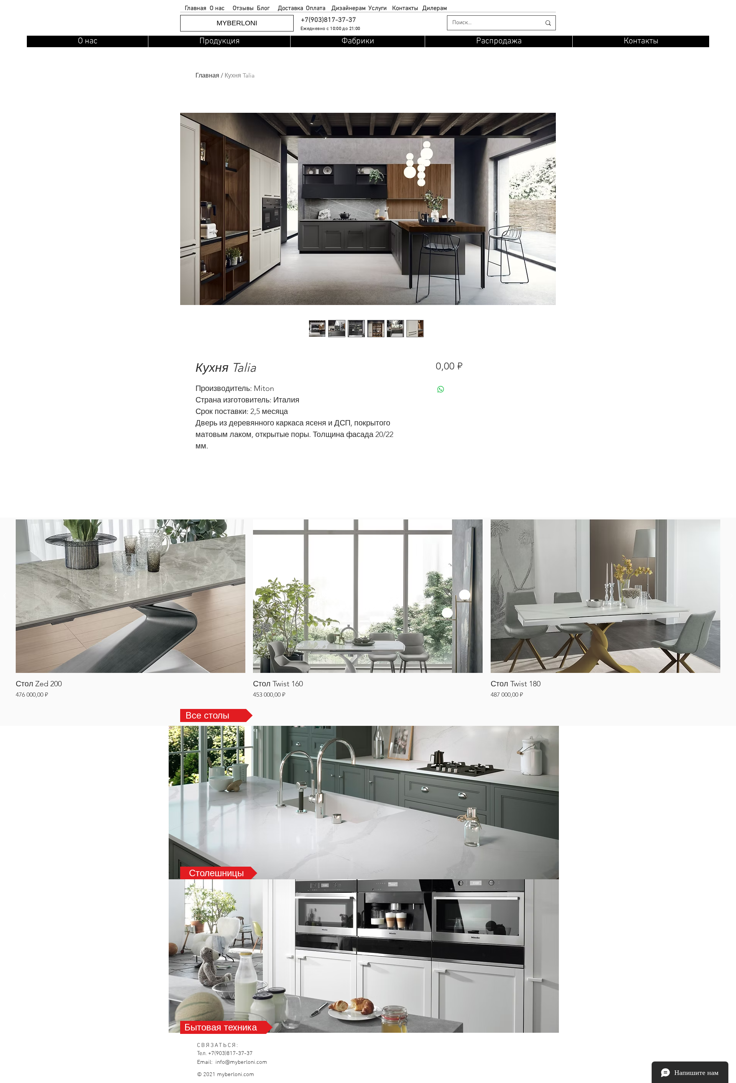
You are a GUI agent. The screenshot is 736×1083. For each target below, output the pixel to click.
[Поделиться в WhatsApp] (440, 389)
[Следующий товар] (731, 595)
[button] (328, 20)
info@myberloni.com (241, 1062)
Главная (207, 75)
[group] (368, 609)
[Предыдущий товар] (4, 595)
